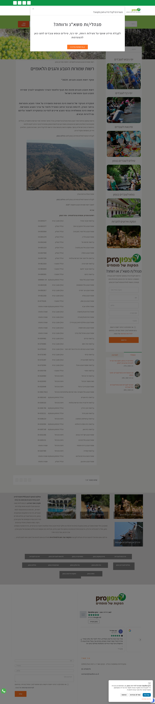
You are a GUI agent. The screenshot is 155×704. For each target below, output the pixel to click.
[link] (3, 691)
